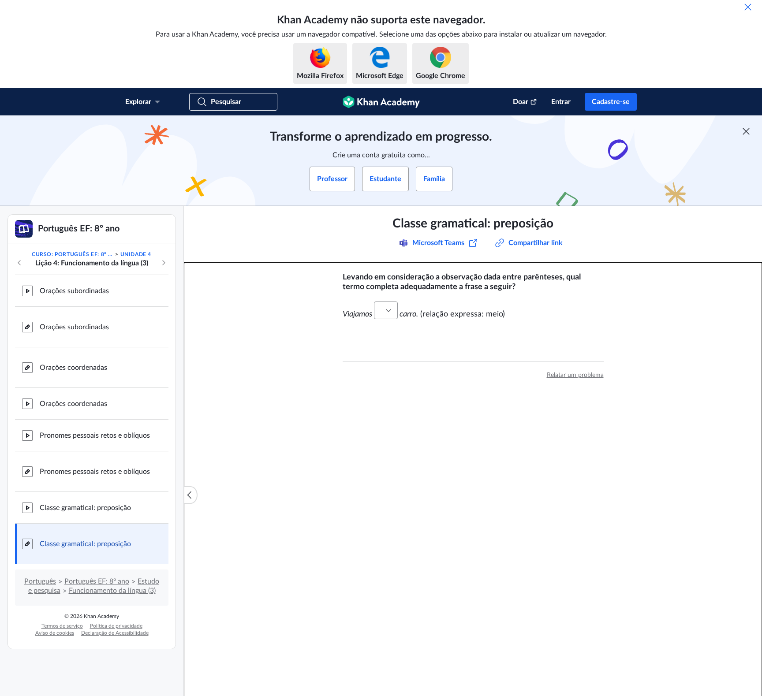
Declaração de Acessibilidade (115, 633)
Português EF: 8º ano (96, 581)
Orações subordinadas (74, 290)
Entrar (561, 101)
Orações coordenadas (73, 367)
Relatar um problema (575, 375)
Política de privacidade (116, 626)
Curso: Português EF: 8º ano (73, 254)
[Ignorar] (748, 7)
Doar (520, 101)
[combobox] (386, 310)
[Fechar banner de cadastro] (746, 131)
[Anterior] (19, 262)
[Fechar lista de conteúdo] (190, 495)
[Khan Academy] (381, 102)
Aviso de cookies (54, 633)
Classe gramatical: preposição (85, 507)
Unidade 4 (135, 254)
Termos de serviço (62, 626)
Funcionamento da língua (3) (112, 590)
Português (40, 581)
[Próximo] (163, 262)
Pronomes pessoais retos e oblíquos (95, 435)
